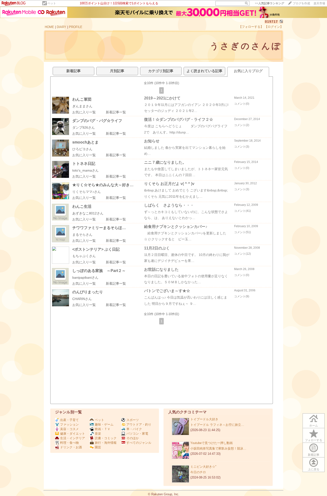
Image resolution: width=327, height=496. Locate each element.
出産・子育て (69, 420)
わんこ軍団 (81, 99)
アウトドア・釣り (138, 424)
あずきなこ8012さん (87, 213)
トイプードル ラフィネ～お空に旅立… (217, 425)
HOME (49, 27)
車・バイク (134, 429)
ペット (51, 3)
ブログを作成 (301, 3)
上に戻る (313, 469)
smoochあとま (85, 142)
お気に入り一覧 (84, 112)
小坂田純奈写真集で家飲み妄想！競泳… (218, 448)
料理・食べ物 (69, 442)
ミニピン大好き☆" (203, 466)
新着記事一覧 (116, 112)
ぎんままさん (82, 106)
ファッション (69, 424)
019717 (271, 21)
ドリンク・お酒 (71, 447)
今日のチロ (198, 472)
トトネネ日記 (83, 163)
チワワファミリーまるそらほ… (99, 228)
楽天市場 (319, 3)
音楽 (98, 433)
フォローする (313, 440)
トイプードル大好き (204, 419)
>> (269, 3)
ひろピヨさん (82, 149)
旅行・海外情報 (106, 442)
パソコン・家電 (137, 433)
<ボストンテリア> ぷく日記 (96, 249)
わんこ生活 (81, 206)
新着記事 (313, 454)
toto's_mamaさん (85, 170)
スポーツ (132, 420)
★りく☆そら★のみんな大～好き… (103, 185)
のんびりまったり (87, 292)
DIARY (61, 27)
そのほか (132, 438)
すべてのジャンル (138, 442)
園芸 (98, 447)
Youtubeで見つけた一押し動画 (211, 443)
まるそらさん (82, 234)
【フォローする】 (251, 27)
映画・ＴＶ (102, 429)
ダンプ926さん (83, 127)
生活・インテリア (72, 438)
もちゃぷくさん (84, 256)
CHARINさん (82, 299)
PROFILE (75, 27)
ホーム (313, 425)
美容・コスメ (69, 429)
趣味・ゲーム (104, 424)
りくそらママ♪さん (86, 192)
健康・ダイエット (72, 433)
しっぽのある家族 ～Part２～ (99, 271)
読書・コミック (106, 438)
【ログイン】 (274, 27)
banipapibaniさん (85, 277)
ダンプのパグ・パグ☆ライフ (97, 121)
